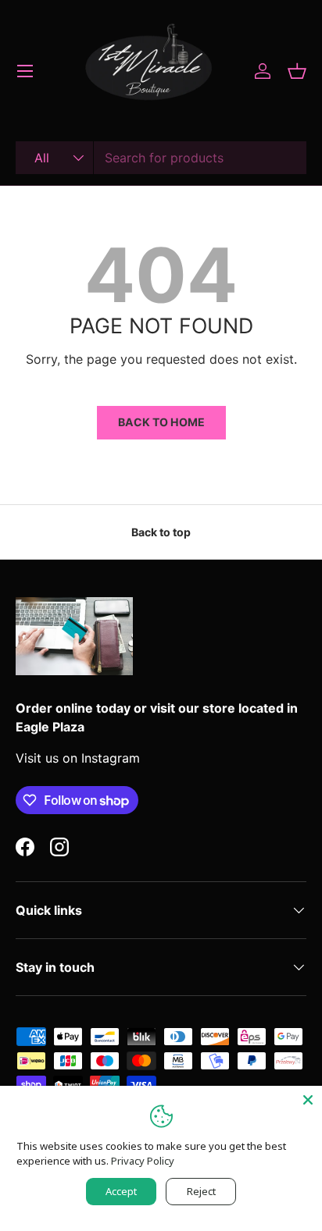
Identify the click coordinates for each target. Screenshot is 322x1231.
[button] (297, 71)
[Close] (308, 1100)
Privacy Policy (142, 1161)
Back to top (161, 532)
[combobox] (161, 157)
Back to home (161, 422)
